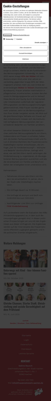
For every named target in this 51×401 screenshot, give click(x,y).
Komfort (19, 39)
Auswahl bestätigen (25, 53)
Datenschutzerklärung (21, 35)
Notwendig (9, 39)
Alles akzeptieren (25, 48)
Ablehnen (25, 59)
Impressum (7, 35)
